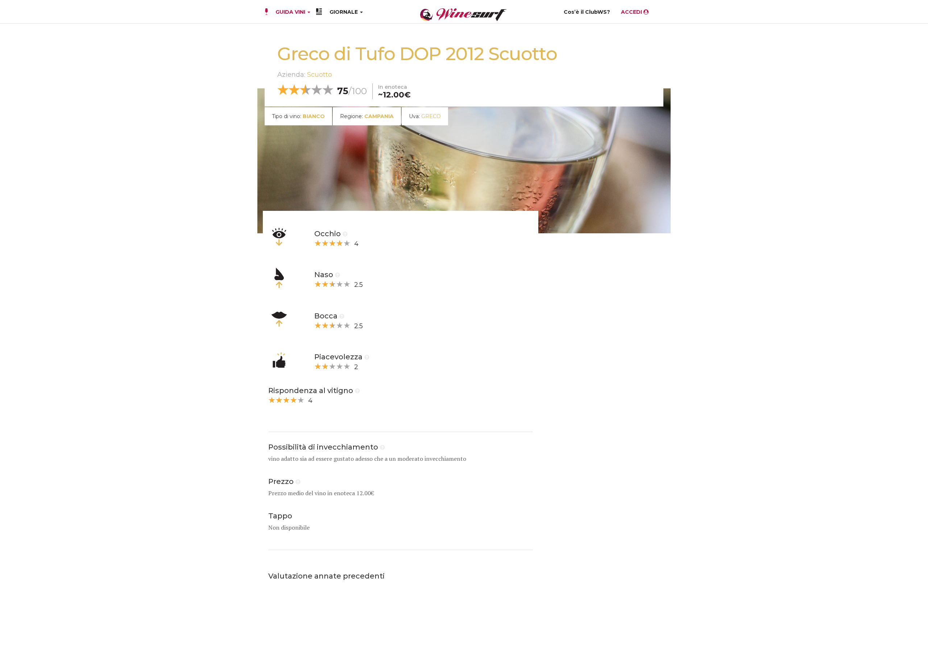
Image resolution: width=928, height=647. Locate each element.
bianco (314, 116)
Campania (379, 116)
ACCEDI (632, 12)
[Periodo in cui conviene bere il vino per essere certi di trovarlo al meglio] (382, 447)
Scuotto (319, 75)
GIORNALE (344, 12)
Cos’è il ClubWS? (587, 12)
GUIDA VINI (290, 12)
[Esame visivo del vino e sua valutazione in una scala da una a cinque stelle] (345, 233)
